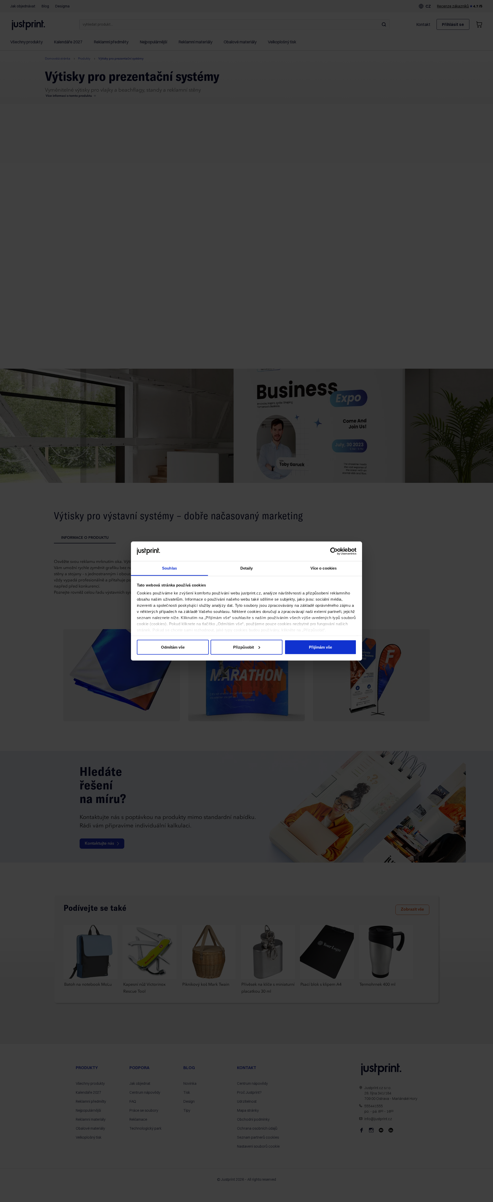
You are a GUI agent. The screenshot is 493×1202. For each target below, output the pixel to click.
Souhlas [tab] (169, 568)
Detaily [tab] (246, 568)
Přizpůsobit (243, 647)
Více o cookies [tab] (323, 568)
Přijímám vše (320, 647)
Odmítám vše (173, 647)
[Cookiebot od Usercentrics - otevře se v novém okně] (333, 551)
